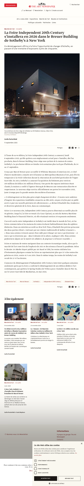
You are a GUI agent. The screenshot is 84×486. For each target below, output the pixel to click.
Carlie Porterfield (10, 139)
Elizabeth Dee (69, 282)
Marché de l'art (9, 29)
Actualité (19, 29)
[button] (57, 483)
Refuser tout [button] (69, 478)
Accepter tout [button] (45, 478)
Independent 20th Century (52, 282)
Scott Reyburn (20, 412)
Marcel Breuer (24, 282)
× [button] (81, 443)
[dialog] (58, 463)
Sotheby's (36, 282)
